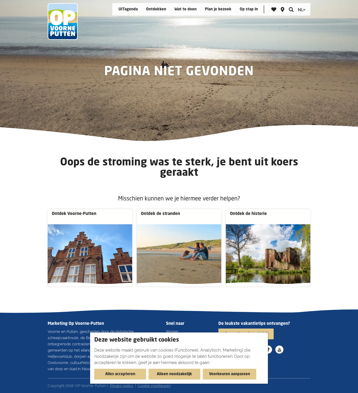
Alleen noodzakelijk (174, 374)
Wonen (172, 331)
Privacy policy (121, 385)
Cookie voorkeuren (154, 385)
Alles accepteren (120, 374)
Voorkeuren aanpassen (229, 374)
